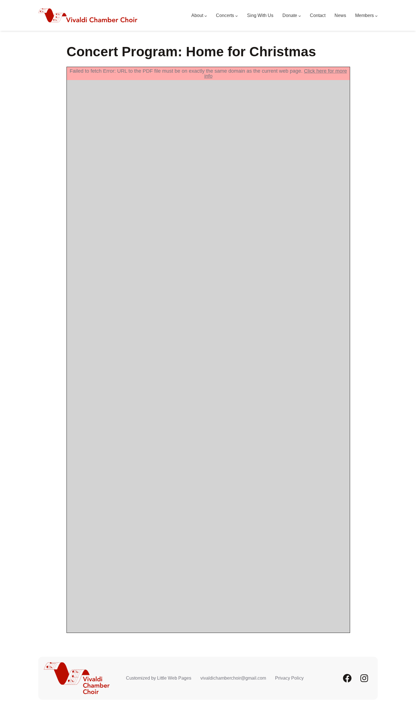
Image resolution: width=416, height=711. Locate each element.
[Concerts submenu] (236, 15)
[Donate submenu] (299, 15)
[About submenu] (205, 15)
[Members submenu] (376, 15)
